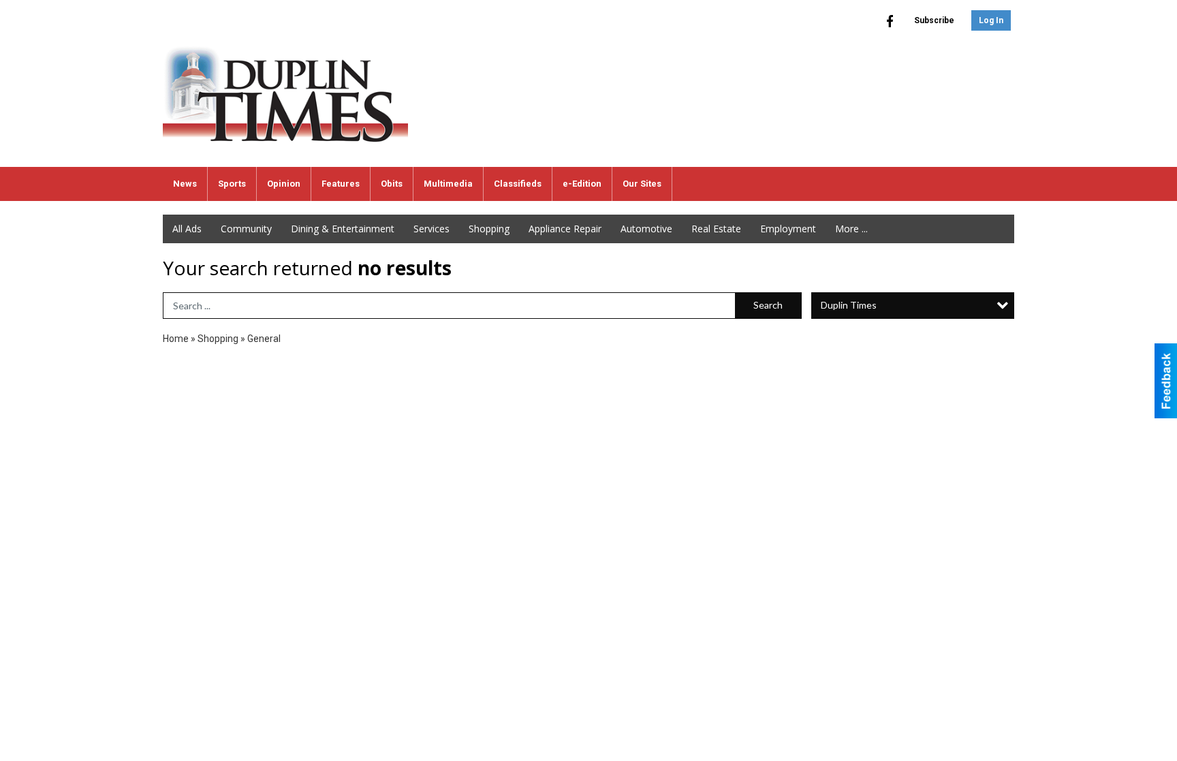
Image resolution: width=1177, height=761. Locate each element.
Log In (991, 20)
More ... (851, 228)
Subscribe (934, 20)
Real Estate (716, 228)
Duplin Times (849, 305)
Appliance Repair (565, 228)
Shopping (489, 228)
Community (246, 228)
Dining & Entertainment (342, 228)
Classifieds (518, 183)
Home (176, 338)
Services (431, 228)
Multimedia (448, 183)
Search (768, 305)
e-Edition (582, 183)
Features (340, 183)
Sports (232, 183)
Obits (392, 183)
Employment (788, 228)
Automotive (646, 228)
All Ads (187, 228)
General (264, 338)
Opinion (283, 183)
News (185, 183)
